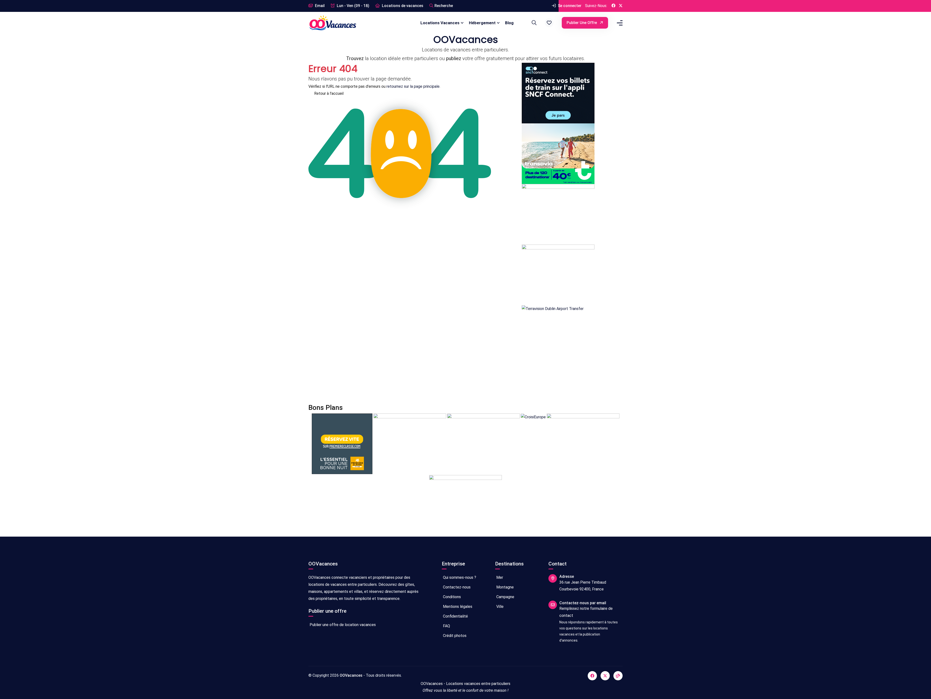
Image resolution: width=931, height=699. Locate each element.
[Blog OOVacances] (618, 675)
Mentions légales (457, 606)
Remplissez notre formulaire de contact (586, 612)
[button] (549, 22)
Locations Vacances (439, 22)
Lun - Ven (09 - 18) (352, 5)
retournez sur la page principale (413, 86)
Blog (509, 22)
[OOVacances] (332, 22)
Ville (499, 606)
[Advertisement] (453, 358)
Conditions (451, 597)
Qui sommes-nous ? (459, 577)
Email (319, 5)
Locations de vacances (402, 5)
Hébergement (482, 22)
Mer (499, 577)
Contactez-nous (456, 587)
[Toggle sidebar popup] (619, 23)
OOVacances (351, 675)
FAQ (446, 626)
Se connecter (569, 5)
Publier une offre (582, 22)
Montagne (504, 587)
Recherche (443, 5)
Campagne (504, 597)
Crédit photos (454, 635)
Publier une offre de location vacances (342, 624)
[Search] (533, 22)
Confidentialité (455, 616)
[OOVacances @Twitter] (621, 5)
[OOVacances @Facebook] (613, 5)
